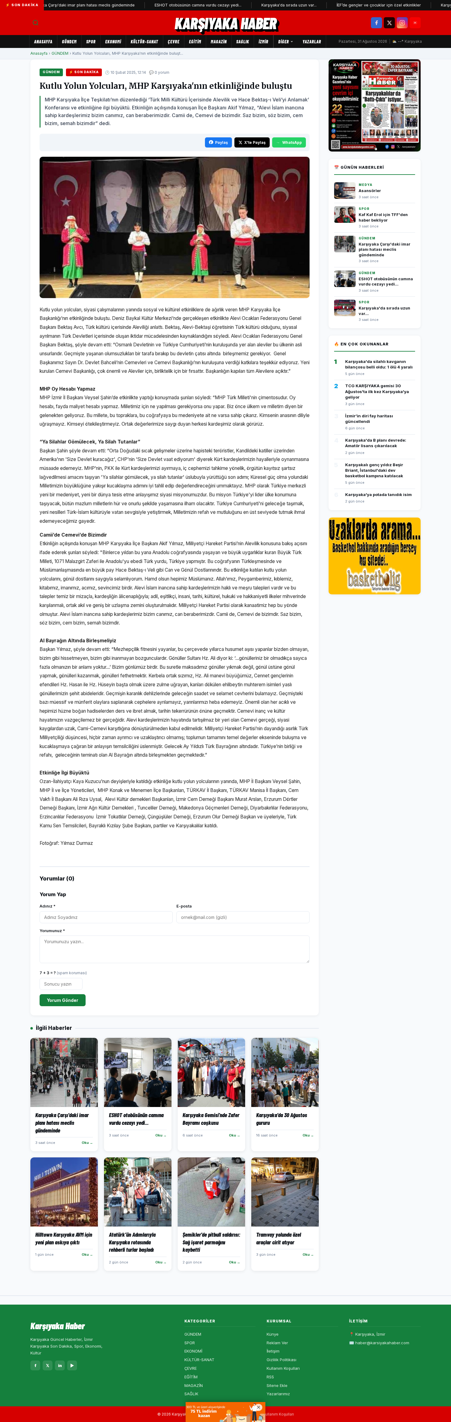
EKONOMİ (113, 41)
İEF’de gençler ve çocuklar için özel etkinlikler (348, 5)
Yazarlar (312, 41)
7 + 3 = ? (63, 972)
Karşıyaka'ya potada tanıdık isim (378, 494)
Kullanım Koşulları (283, 1368)
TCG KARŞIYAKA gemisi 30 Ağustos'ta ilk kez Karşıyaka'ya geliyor (377, 391)
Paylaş (221, 142)
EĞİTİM (195, 41)
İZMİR (263, 41)
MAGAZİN (219, 41)
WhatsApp (292, 142)
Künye (273, 1334)
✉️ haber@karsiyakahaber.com (379, 1342)
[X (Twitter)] (389, 22)
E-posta (184, 906)
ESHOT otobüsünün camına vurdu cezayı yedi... (167, 5)
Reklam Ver (277, 1342)
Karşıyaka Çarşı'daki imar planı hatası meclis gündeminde (385, 249)
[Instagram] (402, 22)
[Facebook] (376, 22)
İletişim (273, 1351)
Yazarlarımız (278, 1393)
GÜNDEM (69, 41)
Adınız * (48, 906)
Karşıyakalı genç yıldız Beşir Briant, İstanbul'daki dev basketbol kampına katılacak (374, 470)
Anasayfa (43, 41)
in (60, 1365)
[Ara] (35, 23)
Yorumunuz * (52, 930)
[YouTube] (415, 22)
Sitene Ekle (277, 1385)
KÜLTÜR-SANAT (144, 41)
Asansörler (370, 190)
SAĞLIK (242, 41)
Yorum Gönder (62, 1000)
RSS (270, 1376)
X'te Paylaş (255, 142)
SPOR (91, 41)
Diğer (283, 41)
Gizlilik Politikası (281, 1359)
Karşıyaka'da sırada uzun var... (258, 5)
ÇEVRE (173, 41)
